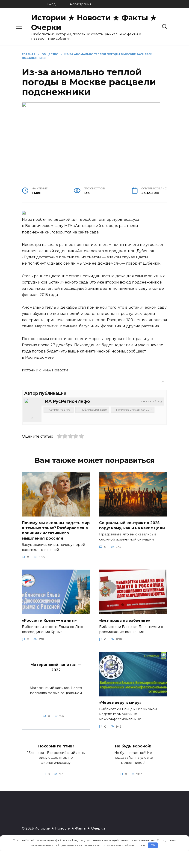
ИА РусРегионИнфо (67, 401)
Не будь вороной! (133, 746)
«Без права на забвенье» (124, 620)
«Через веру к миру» (120, 702)
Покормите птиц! (56, 746)
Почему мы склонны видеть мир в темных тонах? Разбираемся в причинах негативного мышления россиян (56, 530)
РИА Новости (55, 370)
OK (153, 845)
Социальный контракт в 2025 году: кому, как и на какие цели (132, 525)
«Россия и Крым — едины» (49, 620)
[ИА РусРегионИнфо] (32, 407)
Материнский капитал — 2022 (55, 667)
